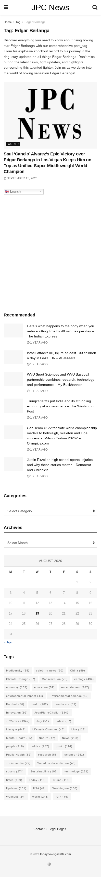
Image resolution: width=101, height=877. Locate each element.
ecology (84, 679)
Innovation (17, 712)
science (74, 754)
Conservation (55, 679)
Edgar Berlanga (35, 22)
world (40, 796)
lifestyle (16, 729)
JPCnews (18, 721)
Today (37, 780)
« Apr (8, 642)
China (77, 670)
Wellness (16, 796)
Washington (64, 788)
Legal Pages (57, 829)
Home (8, 22)
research (48, 754)
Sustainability (44, 771)
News (70, 737)
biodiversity (17, 670)
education (44, 687)
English (15, 191)
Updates (16, 788)
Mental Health (19, 737)
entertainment (75, 687)
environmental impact (24, 695)
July (42, 721)
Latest (63, 721)
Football (15, 704)
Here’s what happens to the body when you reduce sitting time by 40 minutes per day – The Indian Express (60, 331)
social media (18, 763)
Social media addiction (56, 763)
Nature (47, 737)
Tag (18, 22)
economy (16, 687)
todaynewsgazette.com (55, 854)
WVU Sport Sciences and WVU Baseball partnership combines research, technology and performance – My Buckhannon (60, 379)
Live (78, 729)
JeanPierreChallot (52, 712)
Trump (61, 780)
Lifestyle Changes (48, 729)
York (61, 796)
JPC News (50, 7)
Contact (39, 829)
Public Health (19, 754)
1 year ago (38, 342)
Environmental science (69, 695)
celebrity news (49, 670)
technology (76, 771)
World (13, 143)
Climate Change (20, 679)
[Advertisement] (50, 252)
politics (40, 746)
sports (15, 771)
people (15, 746)
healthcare (65, 704)
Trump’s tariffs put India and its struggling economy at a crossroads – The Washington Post (61, 406)
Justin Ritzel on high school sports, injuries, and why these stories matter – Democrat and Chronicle (60, 465)
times (14, 780)
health (39, 704)
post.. (64, 746)
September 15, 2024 (22, 178)
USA (39, 788)
